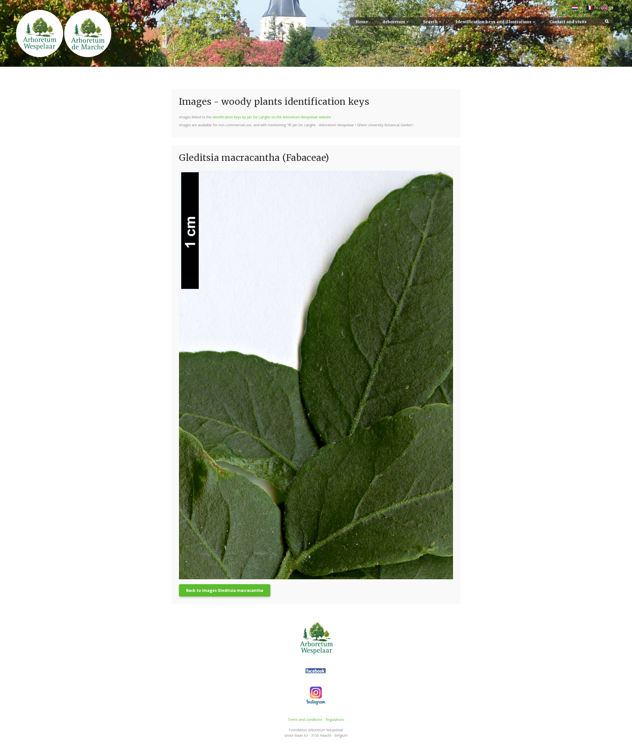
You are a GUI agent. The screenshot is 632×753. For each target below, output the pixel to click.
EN (611, 7)
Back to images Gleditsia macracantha (224, 590)
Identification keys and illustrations (494, 22)
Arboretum (394, 22)
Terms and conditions (305, 719)
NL (581, 7)
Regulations (335, 719)
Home (362, 22)
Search (430, 22)
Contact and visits (568, 22)
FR (596, 7)
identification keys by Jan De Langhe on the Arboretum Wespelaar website (272, 117)
